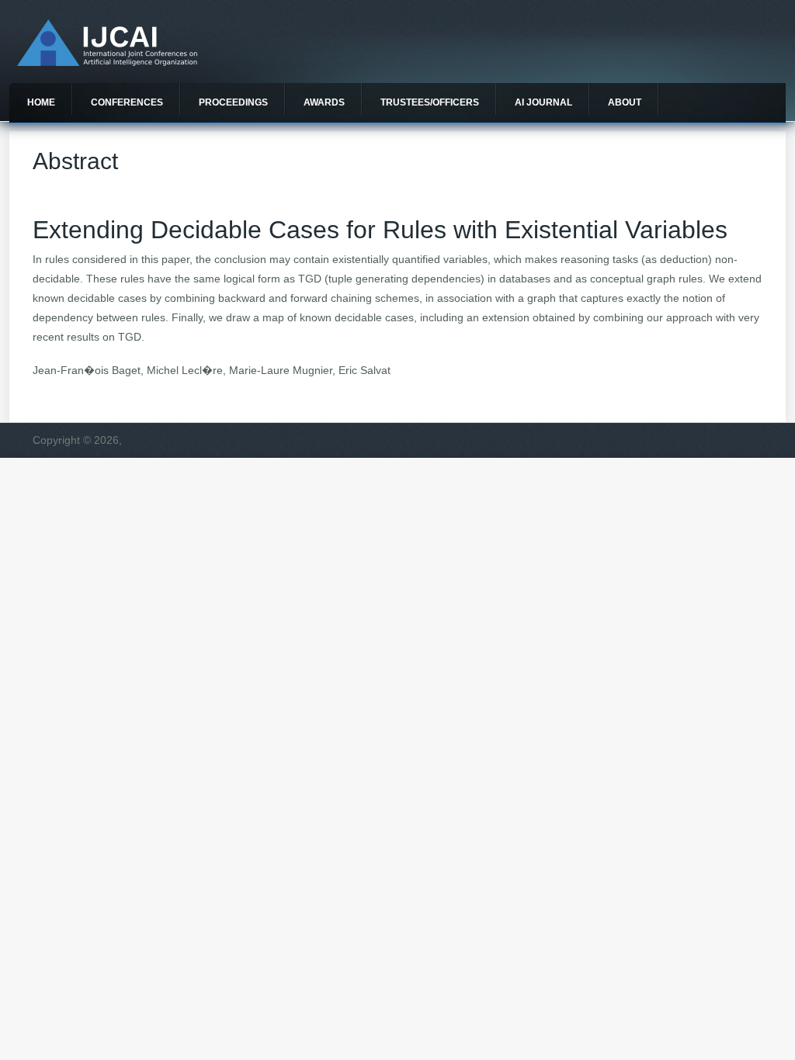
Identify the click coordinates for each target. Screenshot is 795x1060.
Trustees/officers (429, 102)
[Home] (107, 62)
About (624, 102)
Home (41, 102)
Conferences (127, 102)
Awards (324, 102)
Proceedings (233, 102)
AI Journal (543, 102)
